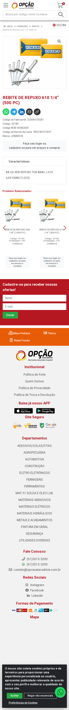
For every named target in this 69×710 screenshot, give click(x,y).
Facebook (37, 590)
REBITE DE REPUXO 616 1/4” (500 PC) (51, 231)
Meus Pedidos (21, 333)
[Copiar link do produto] (37, 111)
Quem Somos (34, 381)
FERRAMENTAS (34, 486)
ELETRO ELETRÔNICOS (34, 473)
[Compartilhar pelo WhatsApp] (6, 111)
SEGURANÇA (34, 533)
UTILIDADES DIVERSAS (34, 540)
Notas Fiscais (21, 340)
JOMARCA (17, 136)
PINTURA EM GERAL (34, 527)
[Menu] (6, 5)
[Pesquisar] (61, 14)
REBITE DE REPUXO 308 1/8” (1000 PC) (17, 231)
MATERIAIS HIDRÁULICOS (34, 513)
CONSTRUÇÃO (34, 466)
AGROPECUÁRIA (34, 452)
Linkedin (37, 595)
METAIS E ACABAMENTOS (34, 520)
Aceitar (14, 695)
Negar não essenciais (40, 695)
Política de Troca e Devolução (34, 395)
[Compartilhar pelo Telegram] (13, 111)
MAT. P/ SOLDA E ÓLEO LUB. (35, 493)
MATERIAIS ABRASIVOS (34, 500)
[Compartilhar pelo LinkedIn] (21, 111)
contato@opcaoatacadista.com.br (37, 570)
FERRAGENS (34, 479)
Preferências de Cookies (23, 702)
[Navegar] (4, 228)
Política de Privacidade (34, 388)
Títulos (51, 333)
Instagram (36, 585)
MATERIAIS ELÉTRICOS (34, 506)
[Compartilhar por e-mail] (29, 111)
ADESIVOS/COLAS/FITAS (34, 446)
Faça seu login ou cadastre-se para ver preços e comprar (34, 146)
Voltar (61, 25)
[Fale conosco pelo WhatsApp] (60, 692)
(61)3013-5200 (37, 564)
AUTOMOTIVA (34, 459)
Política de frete (35, 374)
